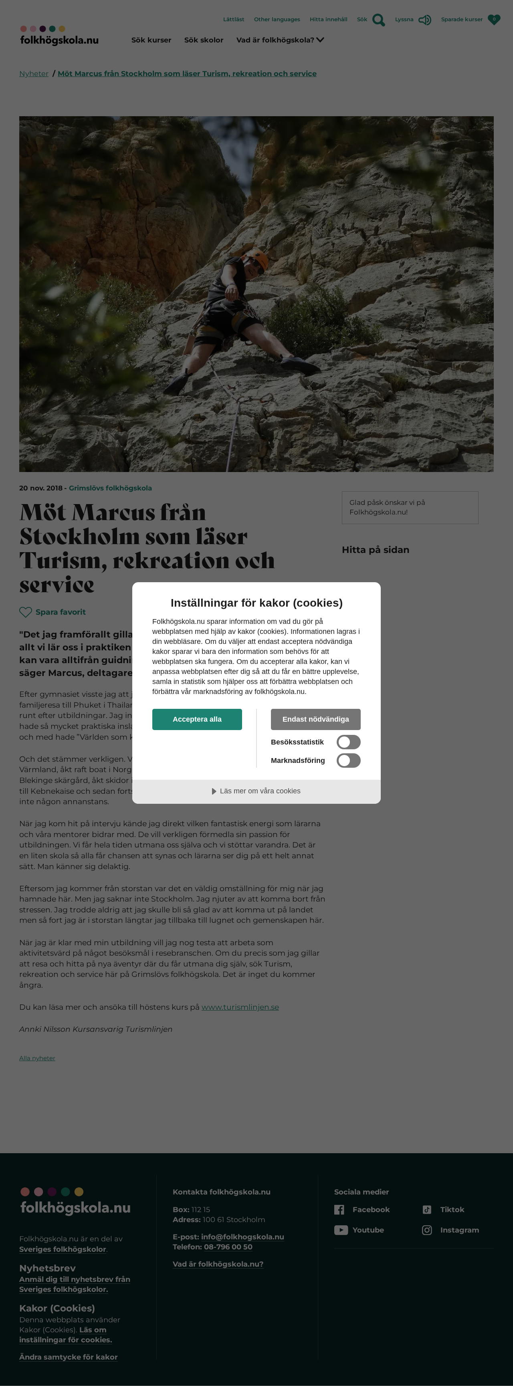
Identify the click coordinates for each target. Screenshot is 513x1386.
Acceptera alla (197, 719)
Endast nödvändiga (316, 719)
